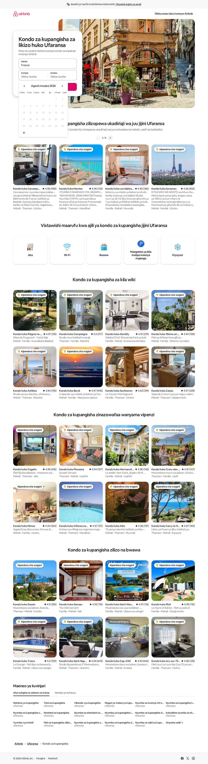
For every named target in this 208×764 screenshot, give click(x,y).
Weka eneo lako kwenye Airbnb (174, 13)
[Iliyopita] (98, 137)
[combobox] (47, 65)
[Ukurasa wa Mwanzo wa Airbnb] (21, 14)
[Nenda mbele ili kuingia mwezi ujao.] (62, 86)
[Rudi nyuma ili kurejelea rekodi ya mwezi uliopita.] (24, 86)
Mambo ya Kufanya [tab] (65, 692)
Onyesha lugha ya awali (128, 4)
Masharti (53, 758)
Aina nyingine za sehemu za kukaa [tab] (31, 692)
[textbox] (33, 77)
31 (24, 132)
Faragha (40, 758)
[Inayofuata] (110, 137)
